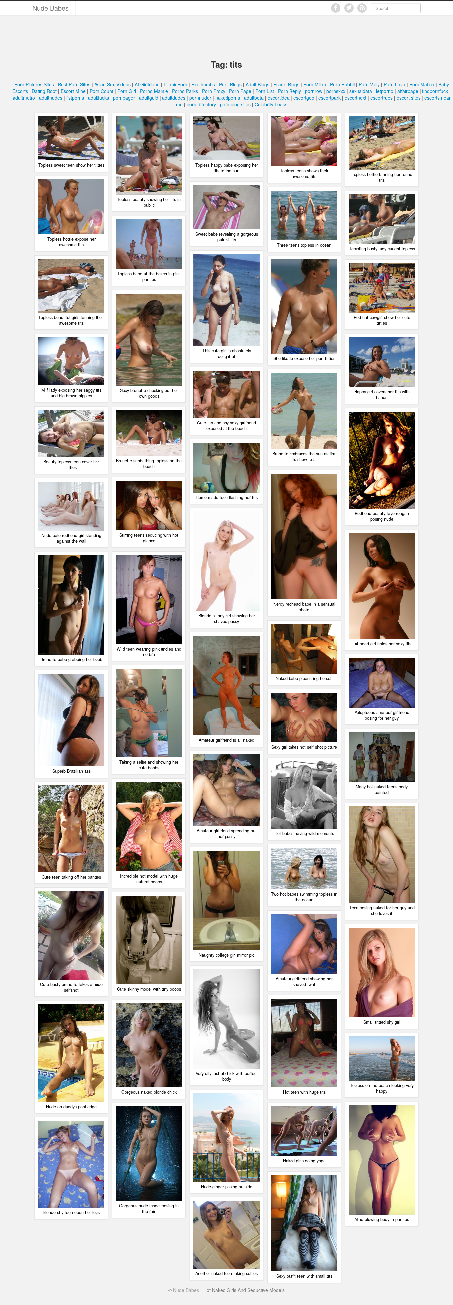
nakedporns (227, 97)
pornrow (313, 91)
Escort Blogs (286, 84)
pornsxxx (335, 91)
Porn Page (240, 91)
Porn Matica (421, 84)
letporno (384, 91)
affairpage (407, 91)
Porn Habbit (342, 84)
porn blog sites (235, 104)
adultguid (148, 97)
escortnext (355, 97)
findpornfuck (435, 91)
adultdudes (173, 97)
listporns (75, 97)
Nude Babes (50, 8)
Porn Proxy (213, 91)
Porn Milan (314, 84)
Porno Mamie (154, 91)
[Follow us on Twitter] (349, 8)
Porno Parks (185, 91)
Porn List (264, 91)
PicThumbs (203, 84)
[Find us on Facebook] (335, 8)
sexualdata (360, 91)
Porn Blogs (230, 84)
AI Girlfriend (147, 84)
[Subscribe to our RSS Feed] (362, 8)
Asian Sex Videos (112, 84)
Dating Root (44, 91)
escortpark (329, 97)
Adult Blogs (257, 84)
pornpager (124, 97)
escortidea (279, 97)
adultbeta (254, 97)
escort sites (409, 97)
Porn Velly (369, 84)
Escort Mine (73, 91)
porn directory (201, 104)
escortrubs (381, 97)
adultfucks (98, 97)
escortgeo (303, 97)
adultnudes (50, 97)
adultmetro (24, 97)
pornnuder (200, 97)
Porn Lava (394, 84)
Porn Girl (126, 91)
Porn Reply (289, 91)
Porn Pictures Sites (34, 84)
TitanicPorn (175, 84)
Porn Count (101, 91)
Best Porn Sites (74, 84)
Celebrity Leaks (271, 104)
